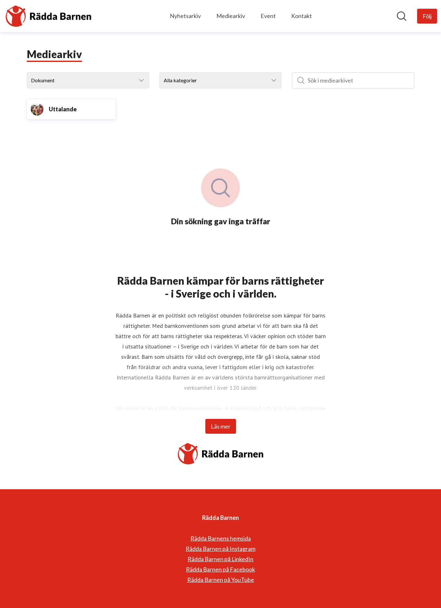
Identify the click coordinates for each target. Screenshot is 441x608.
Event (268, 15)
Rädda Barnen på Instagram (220, 548)
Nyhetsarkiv (185, 15)
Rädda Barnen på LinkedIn (220, 558)
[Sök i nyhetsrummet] (401, 16)
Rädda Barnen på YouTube (220, 579)
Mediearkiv (230, 15)
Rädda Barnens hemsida (220, 538)
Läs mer (221, 426)
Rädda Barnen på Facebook (220, 569)
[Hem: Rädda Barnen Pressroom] (48, 16)
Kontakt (301, 15)
